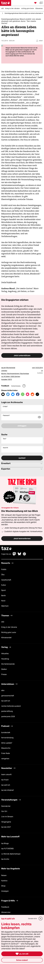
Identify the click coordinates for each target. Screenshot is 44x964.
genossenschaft (7, 696)
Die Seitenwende (8, 664)
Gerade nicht (32, 918)
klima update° (6, 743)
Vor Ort (4, 811)
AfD (2, 622)
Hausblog (5, 659)
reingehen (5, 759)
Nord (3, 601)
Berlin (3, 596)
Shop (3, 886)
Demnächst (5, 806)
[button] (41, 3)
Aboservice (5, 912)
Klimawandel (6, 638)
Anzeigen (5, 891)
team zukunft (6, 774)
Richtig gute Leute (8, 632)
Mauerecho (5, 748)
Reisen (4, 875)
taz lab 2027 (6, 827)
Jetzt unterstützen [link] (22, 355)
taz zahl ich (5, 701)
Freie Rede (5, 753)
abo (2, 690)
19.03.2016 (39, 368)
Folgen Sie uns (6, 554)
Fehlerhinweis (16, 386)
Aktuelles (5, 654)
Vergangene (6, 822)
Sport (3, 590)
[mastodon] (14, 555)
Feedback (5, 907)
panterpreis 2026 (8, 717)
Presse (4, 675)
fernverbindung (7, 738)
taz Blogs (5, 843)
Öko (2, 575)
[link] (3, 8)
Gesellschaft (6, 580)
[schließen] (40, 918)
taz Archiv (5, 859)
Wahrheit (4, 606)
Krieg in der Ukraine (9, 627)
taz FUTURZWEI (7, 849)
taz (6, 548)
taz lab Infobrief (7, 790)
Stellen (4, 669)
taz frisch (5, 780)
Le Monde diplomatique (10, 854)
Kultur (3, 585)
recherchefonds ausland (11, 706)
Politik (3, 569)
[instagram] (24, 555)
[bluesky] (19, 555)
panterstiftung (7, 711)
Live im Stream (7, 817)
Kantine (4, 881)
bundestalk (5, 732)
